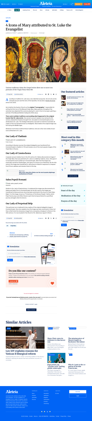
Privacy (69, 416)
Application (46, 395)
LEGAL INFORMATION (43, 416)
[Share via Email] (53, 94)
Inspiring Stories (26, 10)
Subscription (46, 399)
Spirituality (54, 10)
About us (36, 416)
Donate (86, 4)
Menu (10, 10)
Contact (57, 416)
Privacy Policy (63, 416)
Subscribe (77, 4)
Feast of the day (68, 190)
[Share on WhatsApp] (56, 94)
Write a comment (31, 309)
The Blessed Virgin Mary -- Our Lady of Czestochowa (51, 6)
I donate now (12, 281)
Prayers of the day (69, 201)
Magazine (46, 397)
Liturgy (8, 328)
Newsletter (46, 393)
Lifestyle (47, 10)
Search (21, 4)
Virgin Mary (13, 225)
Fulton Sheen (73, 328)
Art (7, 225)
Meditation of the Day (70, 196)
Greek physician (50, 101)
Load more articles (73, 127)
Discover (35, 10)
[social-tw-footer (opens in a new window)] (47, 411)
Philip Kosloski (34, 33)
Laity (71, 354)
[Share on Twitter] (51, 94)
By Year (57, 393)
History (50, 328)
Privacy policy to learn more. (30, 256)
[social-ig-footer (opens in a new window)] (50, 411)
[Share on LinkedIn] (48, 94)
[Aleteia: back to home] (46, 3)
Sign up (10, 260)
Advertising (46, 403)
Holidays (62, 10)
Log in (72, 4)
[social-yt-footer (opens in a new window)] (42, 411)
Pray (16, 10)
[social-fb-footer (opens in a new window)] (44, 411)
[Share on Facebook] (45, 94)
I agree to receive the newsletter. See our (22, 256)
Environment (52, 354)
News (41, 10)
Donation (46, 401)
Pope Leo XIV (70, 10)
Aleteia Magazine (79, 10)
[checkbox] (7, 256)
